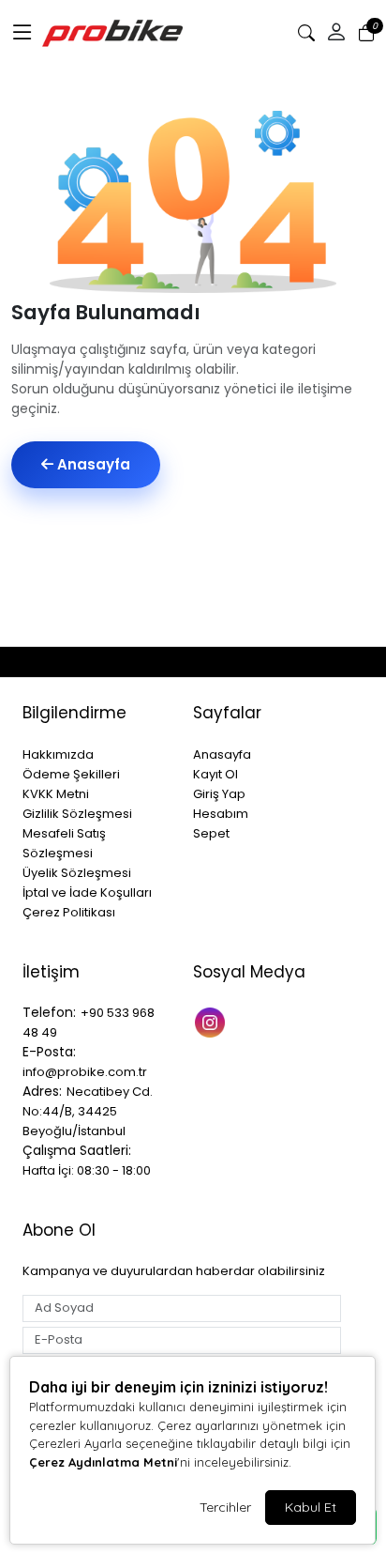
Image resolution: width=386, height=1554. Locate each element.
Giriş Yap (219, 794)
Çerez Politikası (68, 912)
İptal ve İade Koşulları (87, 892)
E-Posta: (49, 1051)
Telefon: (49, 1012)
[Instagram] (212, 1020)
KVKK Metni (55, 794)
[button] (22, 33)
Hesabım (220, 814)
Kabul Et (310, 1507)
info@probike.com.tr (84, 1072)
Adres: (42, 1091)
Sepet (211, 833)
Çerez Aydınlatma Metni (103, 1461)
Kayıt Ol (215, 774)
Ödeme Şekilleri (71, 774)
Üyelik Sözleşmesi (76, 873)
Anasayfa (91, 464)
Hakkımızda (58, 754)
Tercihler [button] (225, 1507)
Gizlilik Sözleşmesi (77, 814)
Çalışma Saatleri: (76, 1150)
